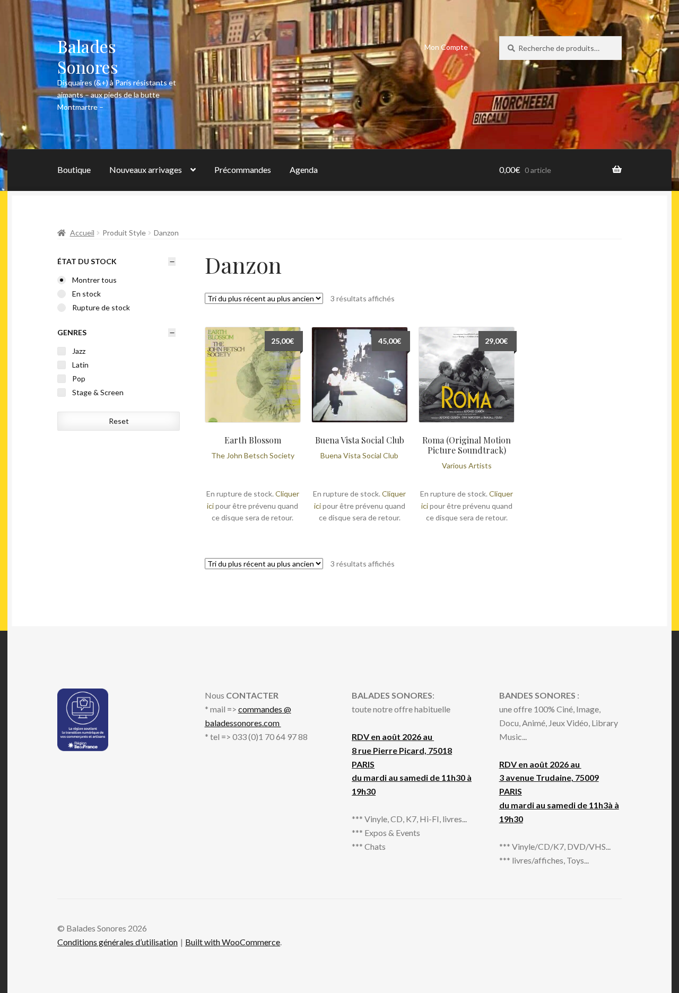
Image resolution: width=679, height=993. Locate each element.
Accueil (82, 232)
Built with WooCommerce (232, 942)
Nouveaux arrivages (145, 169)
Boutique (74, 169)
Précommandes (242, 169)
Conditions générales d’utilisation (117, 942)
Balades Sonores (87, 56)
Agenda (304, 169)
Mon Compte (446, 46)
